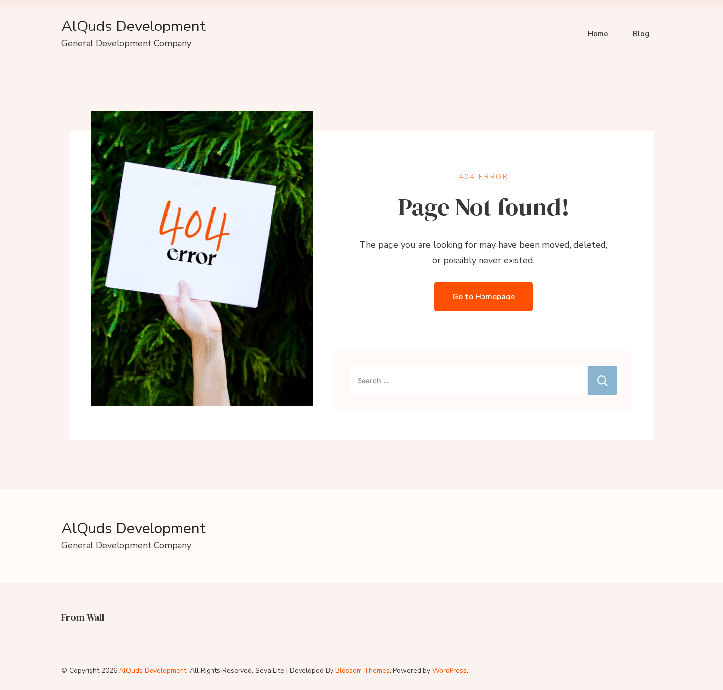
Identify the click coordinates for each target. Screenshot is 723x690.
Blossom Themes (362, 670)
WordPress (449, 670)
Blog (641, 34)
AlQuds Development (133, 26)
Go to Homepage (483, 296)
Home (598, 34)
